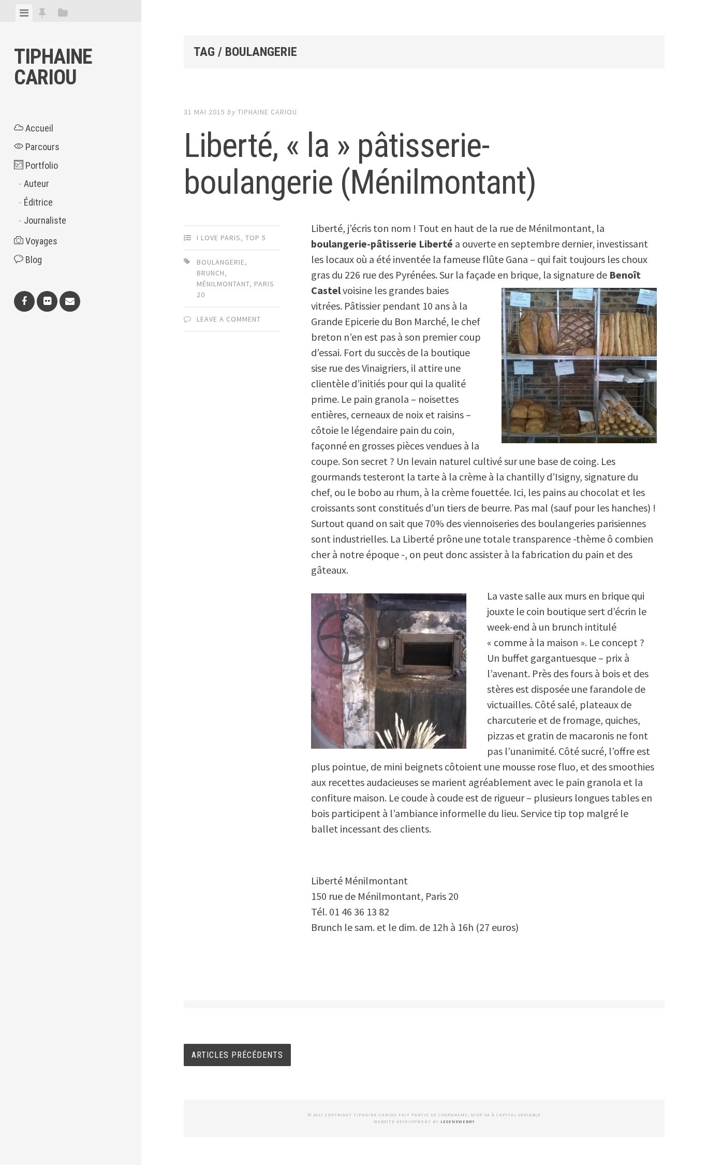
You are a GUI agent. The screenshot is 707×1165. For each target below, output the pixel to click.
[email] (70, 301)
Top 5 (255, 237)
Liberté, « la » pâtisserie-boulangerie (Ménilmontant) (360, 164)
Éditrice (38, 202)
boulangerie (221, 262)
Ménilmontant (223, 283)
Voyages (40, 241)
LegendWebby (457, 1121)
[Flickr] (47, 301)
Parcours (41, 146)
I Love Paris (219, 237)
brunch (211, 273)
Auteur (36, 183)
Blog (32, 259)
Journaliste (45, 220)
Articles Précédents (237, 1055)
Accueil (38, 128)
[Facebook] (24, 301)
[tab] (24, 13)
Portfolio (40, 165)
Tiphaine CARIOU (53, 67)
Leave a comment (229, 319)
